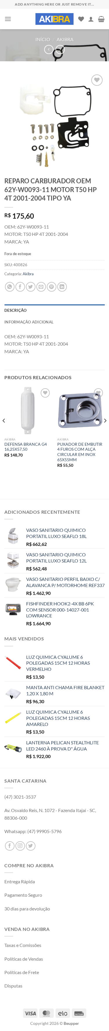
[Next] (105, 432)
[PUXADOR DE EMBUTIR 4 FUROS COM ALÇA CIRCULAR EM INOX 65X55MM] (81, 410)
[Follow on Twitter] (30, 846)
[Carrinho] (101, 19)
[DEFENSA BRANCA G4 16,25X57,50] (28, 410)
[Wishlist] (81, 19)
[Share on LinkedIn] (62, 287)
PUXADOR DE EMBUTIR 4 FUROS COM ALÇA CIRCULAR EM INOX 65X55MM (79, 452)
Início (42, 39)
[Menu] (7, 19)
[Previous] (4, 432)
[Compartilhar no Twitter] (30, 287)
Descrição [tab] (15, 310)
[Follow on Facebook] (10, 846)
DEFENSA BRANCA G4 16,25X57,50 (25, 447)
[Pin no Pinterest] (51, 287)
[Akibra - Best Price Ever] (54, 19)
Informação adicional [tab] (28, 322)
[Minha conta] (91, 19)
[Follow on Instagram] (20, 846)
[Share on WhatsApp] (10, 287)
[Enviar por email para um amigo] (41, 287)
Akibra (65, 39)
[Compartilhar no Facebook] (20, 287)
